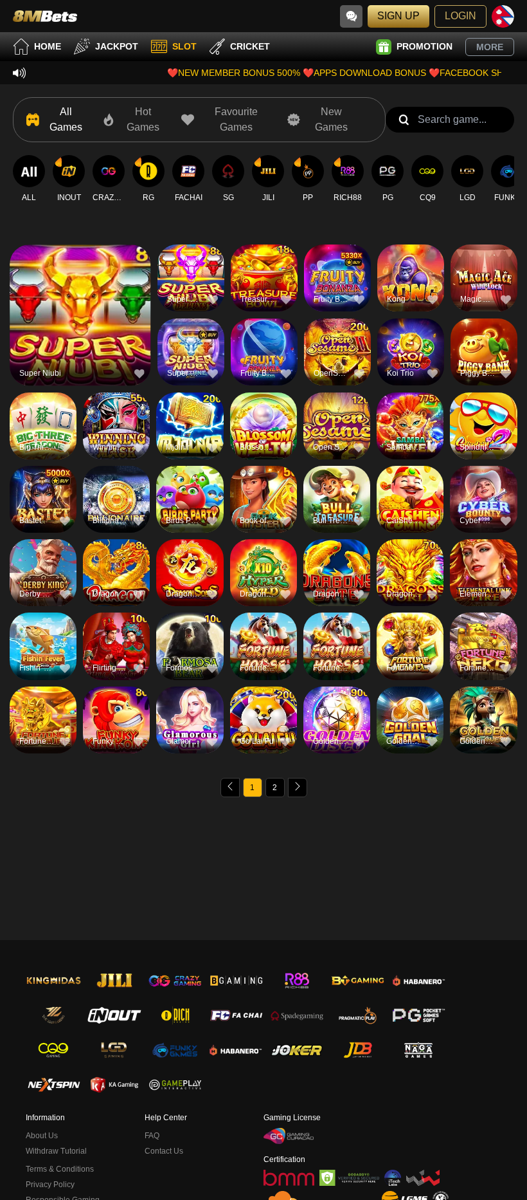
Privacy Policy (50, 1184)
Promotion (424, 46)
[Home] (45, 16)
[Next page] (297, 787)
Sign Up (398, 15)
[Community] (351, 16)
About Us (42, 1135)
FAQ (152, 1135)
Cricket (250, 46)
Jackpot (116, 46)
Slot (184, 46)
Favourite (80, 292)
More (489, 47)
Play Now (80, 322)
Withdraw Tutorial (56, 1151)
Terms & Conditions (60, 1169)
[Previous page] (230, 787)
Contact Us (164, 1151)
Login (460, 15)
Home (47, 46)
